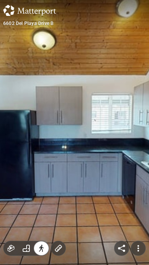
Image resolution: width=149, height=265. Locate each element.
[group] (26, 248)
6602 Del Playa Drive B (28, 23)
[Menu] (138, 248)
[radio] (11, 248)
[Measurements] (58, 248)
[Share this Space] (121, 248)
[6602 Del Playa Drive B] (74, 132)
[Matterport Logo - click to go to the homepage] (30, 10)
